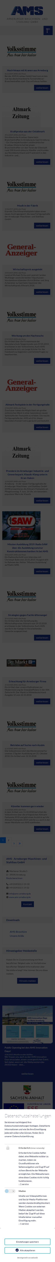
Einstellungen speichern (27, 1241)
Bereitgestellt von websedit (27, 1258)
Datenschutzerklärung (22, 1136)
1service (24, 1184)
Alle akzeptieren (27, 1250)
